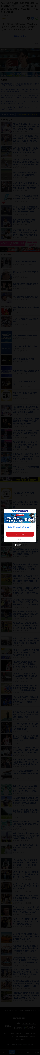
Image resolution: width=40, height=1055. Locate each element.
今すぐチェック (20, 534)
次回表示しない (20, 545)
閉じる (20, 539)
